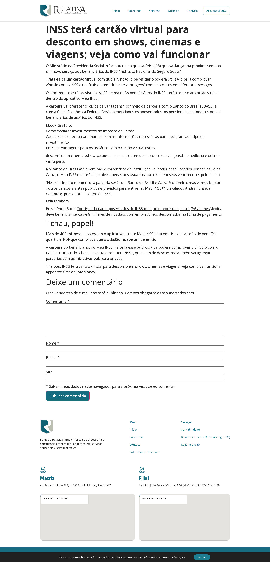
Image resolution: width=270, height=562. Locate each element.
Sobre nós (134, 11)
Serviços (154, 11)
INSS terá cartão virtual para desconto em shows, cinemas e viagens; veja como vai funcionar (142, 266)
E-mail (53, 357)
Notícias (173, 11)
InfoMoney (86, 271)
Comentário (58, 301)
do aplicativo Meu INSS (78, 98)
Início (116, 11)
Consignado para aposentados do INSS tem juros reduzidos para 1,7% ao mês (143, 208)
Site (49, 372)
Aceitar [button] (201, 557)
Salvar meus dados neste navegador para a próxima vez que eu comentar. (112, 386)
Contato (192, 11)
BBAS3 (206, 106)
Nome (52, 343)
